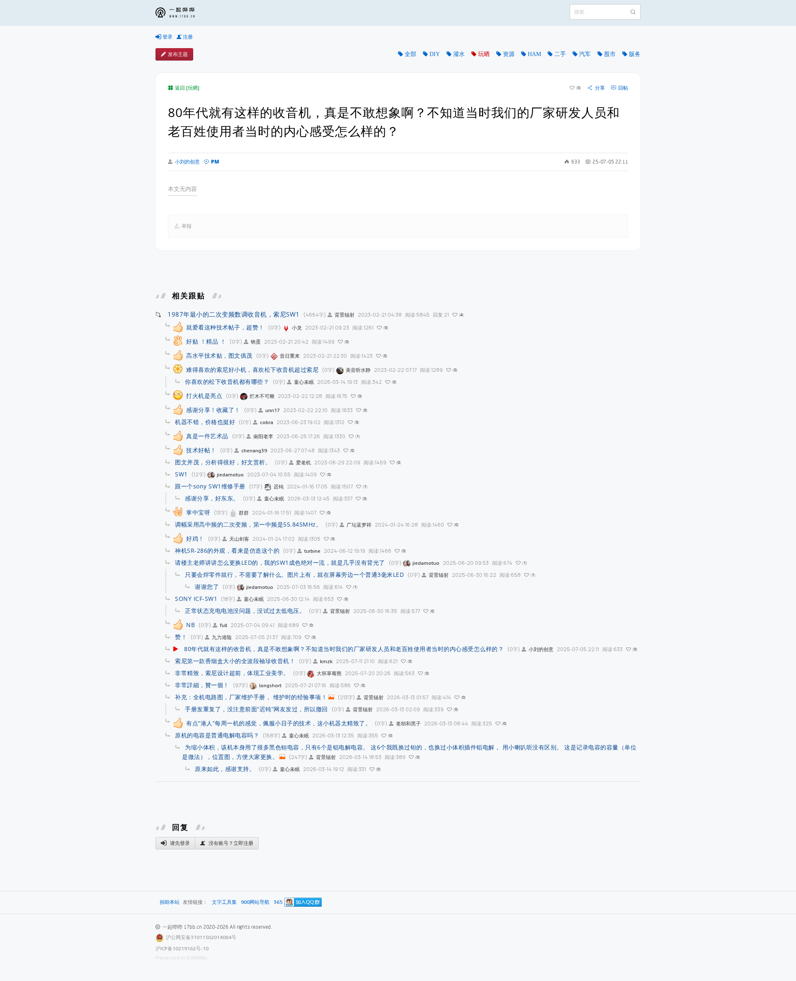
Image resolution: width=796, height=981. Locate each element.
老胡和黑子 (408, 723)
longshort (270, 685)
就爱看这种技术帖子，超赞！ (225, 327)
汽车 (585, 54)
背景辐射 (344, 315)
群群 (244, 513)
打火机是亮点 (204, 396)
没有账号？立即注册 (230, 843)
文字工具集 (224, 902)
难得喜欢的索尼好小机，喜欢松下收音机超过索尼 (252, 369)
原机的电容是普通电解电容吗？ (217, 735)
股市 (610, 54)
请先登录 (179, 843)
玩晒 (484, 54)
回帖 (623, 87)
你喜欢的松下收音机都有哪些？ (227, 382)
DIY (435, 54)
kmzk (326, 661)
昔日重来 (290, 356)
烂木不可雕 (262, 396)
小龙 (297, 328)
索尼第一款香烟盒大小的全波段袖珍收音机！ (235, 661)
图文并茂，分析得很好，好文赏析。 (223, 462)
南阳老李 (263, 436)
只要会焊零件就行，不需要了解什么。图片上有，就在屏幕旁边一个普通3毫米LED (294, 574)
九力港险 (222, 637)
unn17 (272, 410)
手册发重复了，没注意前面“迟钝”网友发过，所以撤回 (256, 709)
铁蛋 (256, 342)
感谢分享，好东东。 (212, 498)
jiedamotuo (230, 474)
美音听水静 (358, 370)
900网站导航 (255, 902)
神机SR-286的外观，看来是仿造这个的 (227, 550)
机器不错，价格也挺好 (205, 422)
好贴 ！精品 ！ (206, 341)
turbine (312, 551)
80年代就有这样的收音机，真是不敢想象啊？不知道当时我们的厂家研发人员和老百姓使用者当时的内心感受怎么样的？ (344, 649)
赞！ (181, 637)
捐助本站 (170, 902)
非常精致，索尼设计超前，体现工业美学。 (232, 673)
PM (215, 161)
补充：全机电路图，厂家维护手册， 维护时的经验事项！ (251, 697)
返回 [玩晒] (187, 88)
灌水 (459, 54)
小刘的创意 (187, 161)
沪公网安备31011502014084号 (201, 937)
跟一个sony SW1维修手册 (210, 486)
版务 (635, 54)
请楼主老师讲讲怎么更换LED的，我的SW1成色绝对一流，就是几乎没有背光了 (280, 562)
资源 (508, 54)
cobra (266, 422)
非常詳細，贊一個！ (202, 685)
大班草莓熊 (329, 673)
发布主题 (178, 54)
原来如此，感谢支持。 (225, 769)
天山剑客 (239, 539)
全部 (410, 54)
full (223, 625)
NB (190, 625)
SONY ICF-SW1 (196, 599)
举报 (187, 226)
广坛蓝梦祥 (359, 525)
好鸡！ (195, 538)
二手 (560, 54)
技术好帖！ (201, 450)
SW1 (181, 474)
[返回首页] (181, 13)
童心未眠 (304, 382)
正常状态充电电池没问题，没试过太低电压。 (245, 611)
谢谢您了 (207, 587)
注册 (187, 37)
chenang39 (254, 450)
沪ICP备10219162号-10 (182, 948)
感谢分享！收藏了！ (213, 410)
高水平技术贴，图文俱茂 (219, 355)
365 (278, 902)
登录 (166, 37)
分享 (600, 87)
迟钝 (279, 486)
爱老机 (303, 462)
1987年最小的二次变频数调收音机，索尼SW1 (233, 314)
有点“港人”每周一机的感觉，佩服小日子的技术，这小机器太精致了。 (278, 723)
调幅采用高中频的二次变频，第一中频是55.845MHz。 (248, 524)
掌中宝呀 (198, 512)
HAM (534, 54)
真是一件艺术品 (207, 436)
